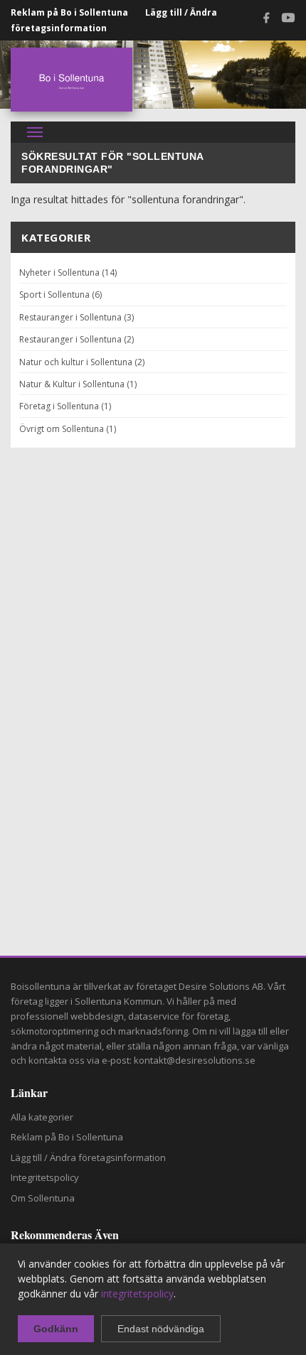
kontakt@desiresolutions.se (194, 1060)
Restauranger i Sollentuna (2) (76, 339)
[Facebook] (266, 19)
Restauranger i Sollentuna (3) (76, 317)
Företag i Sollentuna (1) (65, 406)
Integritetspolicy (45, 1177)
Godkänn (55, 1328)
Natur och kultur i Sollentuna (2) (81, 362)
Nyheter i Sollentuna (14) (68, 272)
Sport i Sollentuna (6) (60, 294)
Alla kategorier (42, 1117)
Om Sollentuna (43, 1198)
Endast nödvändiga (160, 1328)
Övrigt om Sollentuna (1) (67, 429)
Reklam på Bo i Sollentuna (69, 12)
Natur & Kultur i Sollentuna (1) (78, 384)
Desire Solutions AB (221, 986)
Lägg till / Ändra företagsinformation (88, 1157)
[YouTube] (288, 20)
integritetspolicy (137, 1293)
